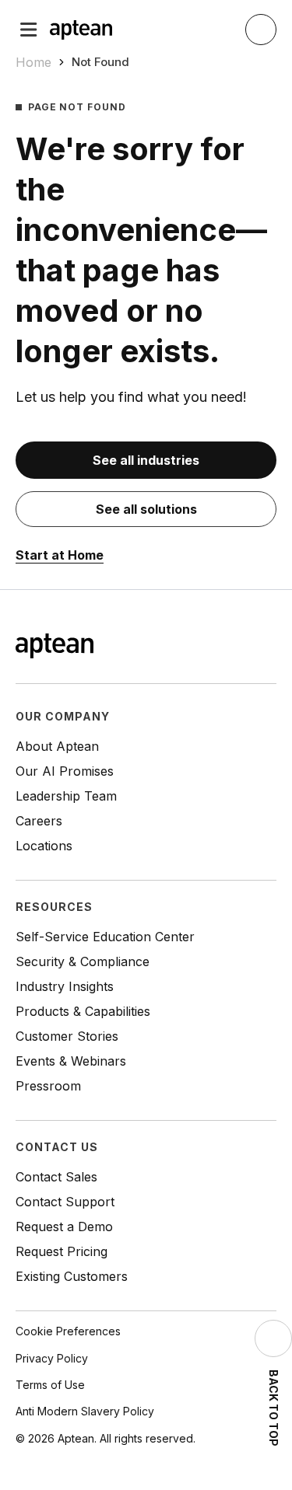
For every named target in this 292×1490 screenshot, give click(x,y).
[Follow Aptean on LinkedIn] (242, 647)
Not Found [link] (100, 61)
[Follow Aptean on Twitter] (217, 647)
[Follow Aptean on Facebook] (192, 647)
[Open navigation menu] (28, 29)
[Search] (260, 29)
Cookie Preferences (68, 1331)
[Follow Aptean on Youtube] (267, 647)
